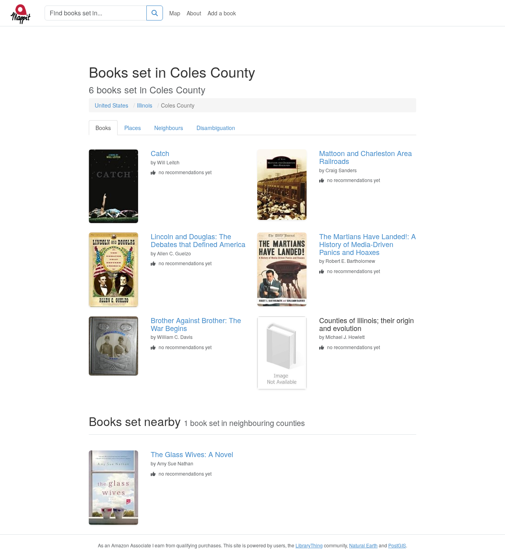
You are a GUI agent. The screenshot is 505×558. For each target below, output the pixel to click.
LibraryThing (309, 545)
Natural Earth (363, 545)
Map (174, 13)
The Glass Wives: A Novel (192, 454)
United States (111, 105)
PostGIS (397, 545)
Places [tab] (132, 128)
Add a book (222, 13)
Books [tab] (103, 128)
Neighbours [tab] (168, 128)
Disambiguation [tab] (215, 128)
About (194, 13)
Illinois (144, 105)
